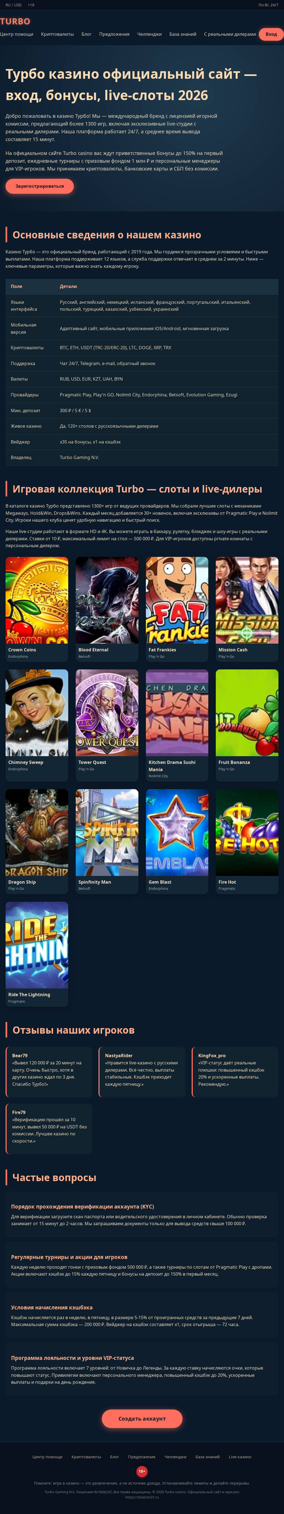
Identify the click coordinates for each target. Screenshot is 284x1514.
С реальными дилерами (230, 34)
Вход (271, 34)
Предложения (114, 34)
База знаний (182, 34)
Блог (87, 34)
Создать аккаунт (142, 1418)
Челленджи (149, 34)
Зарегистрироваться (40, 186)
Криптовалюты (57, 34)
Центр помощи (16, 34)
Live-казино (240, 1456)
